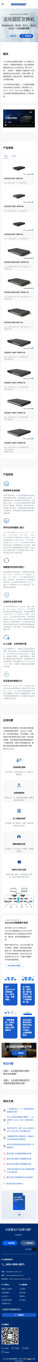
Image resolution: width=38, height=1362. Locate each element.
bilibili (7, 1348)
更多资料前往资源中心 (14, 1184)
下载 (19, 1215)
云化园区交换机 (7, 1300)
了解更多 (20, 1053)
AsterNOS (30, 495)
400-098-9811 (15, 1264)
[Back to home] (19, 4)
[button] (3, 4)
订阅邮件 (20, 1315)
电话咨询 (11, 1243)
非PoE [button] (14, 156)
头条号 (17, 1348)
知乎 (27, 1348)
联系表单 (29, 1243)
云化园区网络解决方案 (19, 1046)
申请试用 (28, 36)
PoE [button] (5, 156)
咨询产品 (13, 36)
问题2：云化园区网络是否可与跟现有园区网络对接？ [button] (16, 1082)
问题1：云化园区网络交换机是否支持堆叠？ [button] (16, 1072)
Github (7, 1352)
